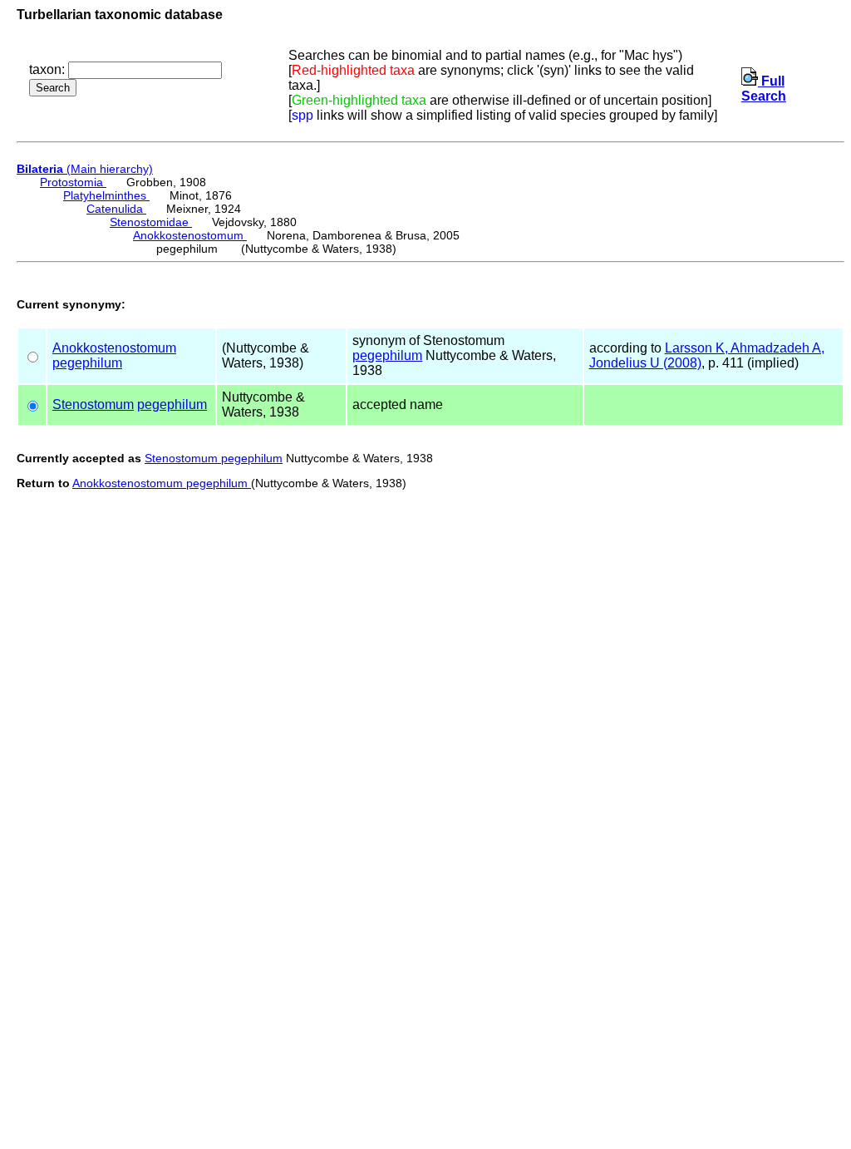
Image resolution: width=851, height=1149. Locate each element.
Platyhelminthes (106, 195)
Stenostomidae (151, 222)
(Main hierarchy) (85, 168)
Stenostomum (93, 404)
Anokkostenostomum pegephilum (161, 483)
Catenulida (116, 208)
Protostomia (73, 182)
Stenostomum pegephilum (214, 458)
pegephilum (87, 363)
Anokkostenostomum (190, 235)
